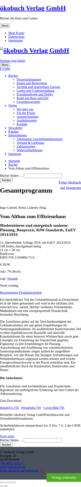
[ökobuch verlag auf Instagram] (41, 470)
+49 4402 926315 (11, 463)
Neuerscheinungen (29, 79)
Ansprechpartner (27, 116)
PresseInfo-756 (31, 407)
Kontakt (22, 124)
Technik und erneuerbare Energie (38, 87)
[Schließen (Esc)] (14, 482)
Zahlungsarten (26, 146)
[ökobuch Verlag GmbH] (34, 50)
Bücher (13, 76)
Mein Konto (16, 33)
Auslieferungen (27, 120)
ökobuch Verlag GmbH (33, 8)
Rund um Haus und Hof (32, 98)
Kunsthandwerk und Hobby (35, 94)
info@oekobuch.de (12, 467)
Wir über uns (25, 109)
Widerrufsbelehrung (30, 150)
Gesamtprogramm (28, 102)
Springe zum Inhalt (12, 60)
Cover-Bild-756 (53, 407)
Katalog (13, 131)
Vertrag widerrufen (64, 477)
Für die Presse (26, 113)
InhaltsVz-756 (9, 407)
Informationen (17, 135)
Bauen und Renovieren (32, 83)
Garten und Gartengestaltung (35, 90)
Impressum (15, 40)
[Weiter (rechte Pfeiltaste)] (5, 486)
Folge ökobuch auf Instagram (19, 470)
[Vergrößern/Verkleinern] (1, 482)
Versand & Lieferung (30, 142)
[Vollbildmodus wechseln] (5, 482)
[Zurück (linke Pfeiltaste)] (1, 486)
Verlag (12, 105)
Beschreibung (9, 292)
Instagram (14, 154)
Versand (12, 278)
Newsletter (15, 128)
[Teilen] (10, 482)
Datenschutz (16, 36)
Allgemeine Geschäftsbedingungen (40, 139)
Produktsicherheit (30, 292)
